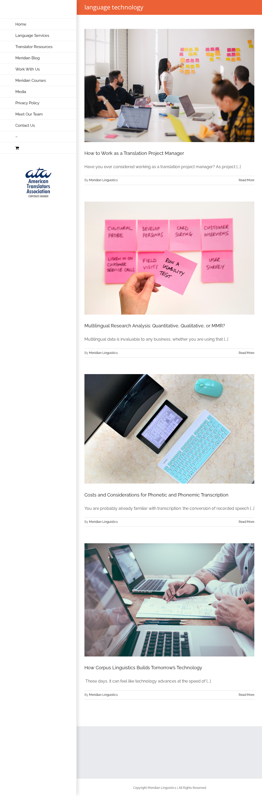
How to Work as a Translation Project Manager (134, 153)
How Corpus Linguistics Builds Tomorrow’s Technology (143, 667)
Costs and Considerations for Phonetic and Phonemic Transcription (156, 495)
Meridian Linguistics (103, 180)
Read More (246, 180)
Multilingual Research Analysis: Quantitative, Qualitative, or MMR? (154, 325)
